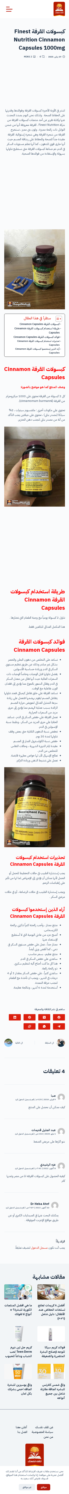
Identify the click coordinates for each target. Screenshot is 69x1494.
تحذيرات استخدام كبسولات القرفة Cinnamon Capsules (38, 343)
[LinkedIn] (15, 1017)
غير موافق (26, 1487)
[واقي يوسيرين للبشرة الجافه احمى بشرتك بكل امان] (18, 1371)
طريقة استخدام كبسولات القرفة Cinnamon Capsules (37, 330)
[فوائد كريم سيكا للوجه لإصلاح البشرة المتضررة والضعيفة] (51, 1333)
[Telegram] (59, 1026)
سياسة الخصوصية (42, 1432)
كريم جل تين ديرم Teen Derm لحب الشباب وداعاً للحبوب (18, 1351)
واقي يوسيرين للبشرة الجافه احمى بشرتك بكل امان (19, 1389)
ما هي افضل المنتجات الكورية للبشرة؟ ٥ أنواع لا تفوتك (18, 1309)
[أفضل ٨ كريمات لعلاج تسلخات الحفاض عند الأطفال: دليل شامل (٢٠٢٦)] (51, 1292)
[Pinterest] (30, 1017)
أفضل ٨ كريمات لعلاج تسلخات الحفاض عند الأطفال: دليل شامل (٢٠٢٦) (51, 1312)
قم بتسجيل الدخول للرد (24, 1099)
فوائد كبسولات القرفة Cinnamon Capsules (36, 337)
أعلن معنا (21, 1427)
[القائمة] (9, 9)
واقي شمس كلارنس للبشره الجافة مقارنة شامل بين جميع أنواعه (52, 1391)
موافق (44, 1487)
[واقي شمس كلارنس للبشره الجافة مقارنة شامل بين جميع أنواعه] (51, 1371)
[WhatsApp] (44, 1026)
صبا (53, 1096)
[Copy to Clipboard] (30, 1026)
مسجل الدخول (39, 1248)
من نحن (48, 1437)
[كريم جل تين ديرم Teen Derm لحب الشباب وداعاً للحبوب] (18, 1333)
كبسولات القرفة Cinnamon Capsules (40, 324)
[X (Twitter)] (44, 1017)
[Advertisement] (34, 85)
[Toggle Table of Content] (57, 319)
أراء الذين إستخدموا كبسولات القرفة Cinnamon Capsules (37, 350)
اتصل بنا (22, 1432)
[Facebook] (59, 1017)
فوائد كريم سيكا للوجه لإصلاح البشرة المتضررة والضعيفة (52, 1351)
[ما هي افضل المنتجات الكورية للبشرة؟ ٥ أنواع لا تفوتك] (18, 1292)
